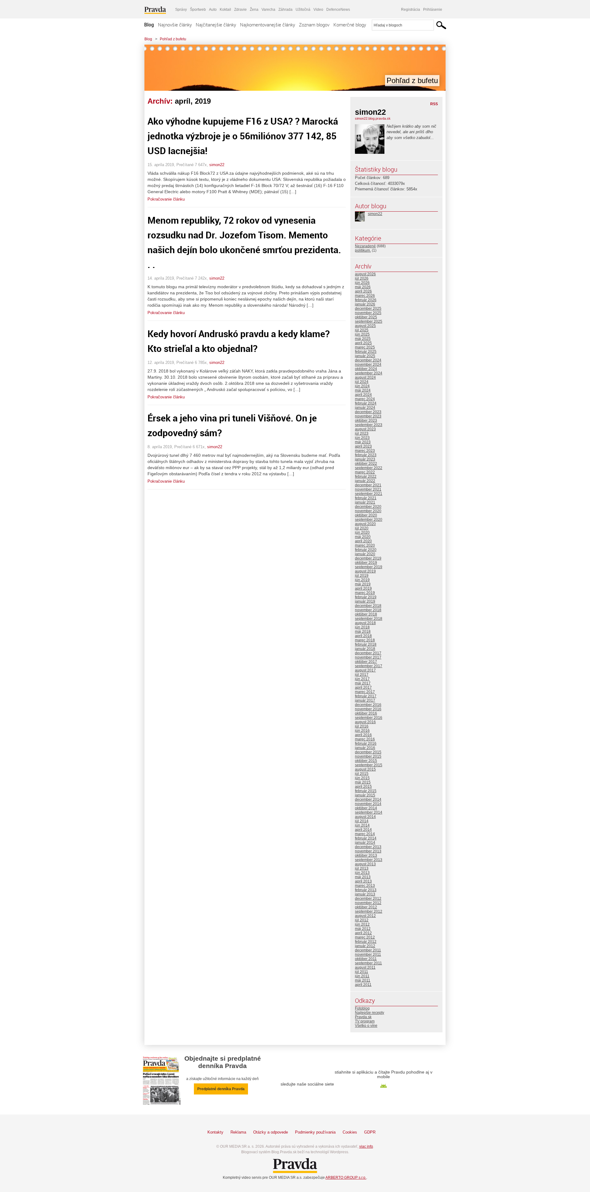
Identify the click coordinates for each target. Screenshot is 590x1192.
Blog (149, 24)
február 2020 (365, 550)
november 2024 (368, 364)
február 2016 (365, 743)
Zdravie (240, 9)
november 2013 (368, 851)
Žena (254, 9)
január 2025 (365, 356)
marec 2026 (365, 295)
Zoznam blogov (314, 25)
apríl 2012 (363, 933)
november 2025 (368, 313)
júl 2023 (361, 433)
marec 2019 (365, 593)
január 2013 (365, 894)
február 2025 (365, 351)
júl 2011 (361, 972)
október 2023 (366, 420)
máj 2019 (363, 584)
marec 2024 (365, 399)
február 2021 (365, 498)
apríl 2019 (363, 588)
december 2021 (368, 485)
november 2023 (368, 416)
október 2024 (366, 369)
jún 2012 (362, 924)
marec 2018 (365, 640)
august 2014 (365, 817)
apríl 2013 (363, 881)
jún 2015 (362, 778)
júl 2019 (361, 575)
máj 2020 (363, 537)
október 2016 (366, 713)
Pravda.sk (363, 1017)
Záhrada (285, 9)
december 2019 (368, 558)
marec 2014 (365, 834)
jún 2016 (362, 730)
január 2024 (365, 407)
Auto (213, 9)
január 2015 (365, 795)
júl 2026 (361, 278)
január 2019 (365, 601)
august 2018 (365, 623)
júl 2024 (361, 382)
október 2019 (366, 562)
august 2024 (365, 377)
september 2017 (368, 666)
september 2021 (368, 494)
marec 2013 (365, 885)
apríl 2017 (363, 687)
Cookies (350, 1132)
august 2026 (365, 274)
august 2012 (365, 916)
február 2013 (365, 890)
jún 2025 (362, 334)
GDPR (370, 1132)
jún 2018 (362, 627)
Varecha (268, 9)
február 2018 (365, 644)
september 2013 (368, 860)
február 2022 (365, 476)
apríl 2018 (363, 636)
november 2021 (368, 489)
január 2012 (365, 946)
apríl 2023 (363, 446)
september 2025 (368, 321)
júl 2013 (361, 868)
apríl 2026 (363, 291)
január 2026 (365, 304)
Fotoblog (362, 1008)
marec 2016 (365, 739)
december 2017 (368, 653)
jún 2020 (362, 532)
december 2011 (368, 950)
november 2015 (368, 756)
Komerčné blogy (349, 25)
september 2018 (368, 618)
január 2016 (365, 748)
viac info (366, 1146)
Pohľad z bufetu (173, 39)
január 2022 (365, 481)
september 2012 (368, 911)
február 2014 (365, 838)
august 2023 (365, 429)
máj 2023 (363, 442)
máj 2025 (363, 339)
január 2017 (365, 700)
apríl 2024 (363, 395)
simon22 (216, 164)
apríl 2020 (363, 541)
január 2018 (365, 649)
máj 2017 (363, 683)
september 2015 (368, 765)
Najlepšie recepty (369, 1013)
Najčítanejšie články (216, 25)
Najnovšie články (175, 25)
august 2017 (365, 670)
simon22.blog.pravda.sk (373, 118)
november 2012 (368, 903)
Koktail (225, 9)
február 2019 (365, 597)
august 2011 (365, 967)
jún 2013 (362, 873)
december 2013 (368, 847)
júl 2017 (361, 674)
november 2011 (368, 954)
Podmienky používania (315, 1132)
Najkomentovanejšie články (267, 25)
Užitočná (303, 9)
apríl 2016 (363, 735)
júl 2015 (361, 773)
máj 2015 (363, 782)
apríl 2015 (363, 786)
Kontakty (215, 1132)
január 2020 (365, 554)
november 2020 (368, 511)
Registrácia (410, 9)
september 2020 (368, 519)
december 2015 (368, 752)
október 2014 (366, 808)
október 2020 (366, 515)
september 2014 (368, 812)
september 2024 (368, 373)
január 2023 (365, 459)
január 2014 (365, 842)
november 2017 (368, 657)
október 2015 (366, 761)
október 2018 (366, 614)
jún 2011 (362, 976)
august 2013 (365, 864)
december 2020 (368, 506)
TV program (365, 1021)
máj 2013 (363, 877)
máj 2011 (362, 980)
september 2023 (368, 425)
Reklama (238, 1132)
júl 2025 (361, 330)
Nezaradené (365, 246)
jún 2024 (362, 386)
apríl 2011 (363, 985)
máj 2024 (363, 390)
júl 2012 (361, 920)
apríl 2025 (363, 343)
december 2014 (368, 799)
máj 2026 (363, 287)
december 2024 (368, 360)
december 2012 (368, 898)
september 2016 (368, 718)
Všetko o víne (366, 1025)
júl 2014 (361, 821)
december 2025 (368, 308)
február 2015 (365, 791)
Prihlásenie (432, 9)
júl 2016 (361, 726)
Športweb (198, 9)
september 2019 (368, 567)
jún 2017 (362, 679)
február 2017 (365, 696)
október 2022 (366, 463)
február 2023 (365, 455)
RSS (434, 104)
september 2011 (368, 963)
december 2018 (368, 606)
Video (318, 9)
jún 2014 (362, 825)
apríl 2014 (363, 829)
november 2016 (368, 709)
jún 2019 (362, 580)
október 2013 (366, 855)
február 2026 (365, 300)
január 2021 (365, 502)
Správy (181, 9)
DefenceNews (338, 9)
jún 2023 (362, 438)
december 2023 (368, 412)
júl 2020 (361, 528)
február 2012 (365, 941)
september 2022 (368, 468)
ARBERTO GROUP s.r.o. (345, 1177)
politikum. (363, 250)
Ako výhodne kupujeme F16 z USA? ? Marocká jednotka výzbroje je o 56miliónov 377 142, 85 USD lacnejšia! (243, 136)
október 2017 (366, 662)
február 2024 (365, 403)
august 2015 (365, 769)
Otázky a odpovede (270, 1132)
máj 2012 (363, 929)
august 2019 (365, 571)
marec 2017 (365, 692)
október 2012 (366, 907)
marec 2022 (365, 472)
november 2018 (368, 610)
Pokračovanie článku (166, 199)
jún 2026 (362, 283)
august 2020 (365, 524)
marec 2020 (365, 545)
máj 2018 (363, 631)
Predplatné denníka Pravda (221, 1089)
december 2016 (368, 705)
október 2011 (366, 959)
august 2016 (365, 722)
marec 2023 (365, 450)
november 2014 (368, 804)
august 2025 (365, 326)
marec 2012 (365, 937)
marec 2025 (365, 347)
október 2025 (366, 317)
